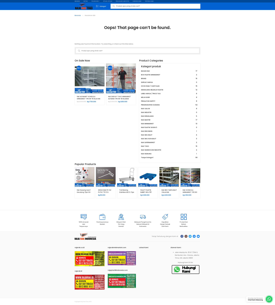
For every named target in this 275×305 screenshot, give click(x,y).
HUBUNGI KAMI (137, 1)
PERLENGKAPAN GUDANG (169, 105)
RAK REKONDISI (169, 131)
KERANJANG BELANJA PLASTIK (169, 90)
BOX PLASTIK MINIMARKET (169, 75)
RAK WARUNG (169, 154)
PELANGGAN (95, 1)
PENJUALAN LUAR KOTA (122, 1)
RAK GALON (169, 109)
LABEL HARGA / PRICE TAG (169, 93)
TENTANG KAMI (149, 1)
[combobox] (155, 6)
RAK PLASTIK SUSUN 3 (169, 127)
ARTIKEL (85, 1)
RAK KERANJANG (169, 116)
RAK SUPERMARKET (169, 142)
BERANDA (77, 1)
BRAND (169, 78)
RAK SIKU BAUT (169, 135)
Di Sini (191, 262)
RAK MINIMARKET (169, 124)
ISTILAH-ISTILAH (107, 1)
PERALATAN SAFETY (169, 101)
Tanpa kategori (169, 157)
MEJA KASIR (169, 97)
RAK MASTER (169, 120)
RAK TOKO (169, 146)
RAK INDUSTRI (169, 112)
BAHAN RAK (169, 71)
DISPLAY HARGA (169, 82)
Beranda (78, 15)
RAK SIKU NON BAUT (169, 139)
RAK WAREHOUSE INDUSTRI (169, 150)
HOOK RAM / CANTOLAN (169, 86)
